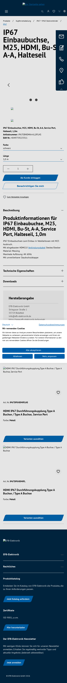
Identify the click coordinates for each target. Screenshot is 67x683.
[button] (7, 325)
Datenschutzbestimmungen (52, 324)
